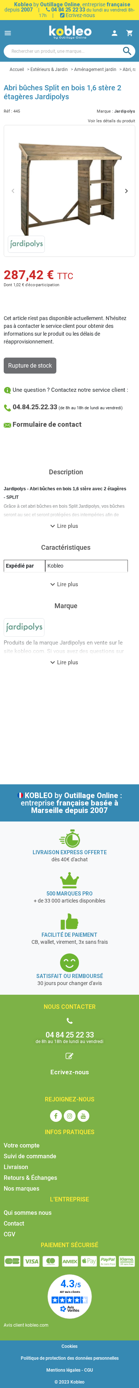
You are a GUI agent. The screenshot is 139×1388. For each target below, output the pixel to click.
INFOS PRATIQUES (70, 1132)
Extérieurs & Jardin (49, 69)
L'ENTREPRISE (69, 1199)
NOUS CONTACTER (70, 1006)
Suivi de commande (30, 1156)
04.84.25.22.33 (35, 407)
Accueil (17, 69)
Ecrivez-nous (79, 15)
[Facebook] (56, 1116)
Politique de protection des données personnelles (70, 1358)
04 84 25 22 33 (67, 10)
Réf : (8, 111)
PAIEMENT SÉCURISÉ (69, 1245)
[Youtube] (83, 1116)
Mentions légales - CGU (69, 1370)
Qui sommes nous (28, 1212)
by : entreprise (71, 803)
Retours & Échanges (30, 1177)
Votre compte (22, 1145)
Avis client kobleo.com (26, 1325)
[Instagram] (70, 1116)
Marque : (105, 111)
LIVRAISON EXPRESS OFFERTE (70, 852)
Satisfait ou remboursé (69, 976)
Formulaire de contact (47, 424)
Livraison (16, 1167)
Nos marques (21, 1188)
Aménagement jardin (95, 69)
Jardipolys (124, 111)
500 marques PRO (69, 894)
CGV (9, 1234)
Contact (14, 1223)
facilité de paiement (69, 935)
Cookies (69, 1346)
